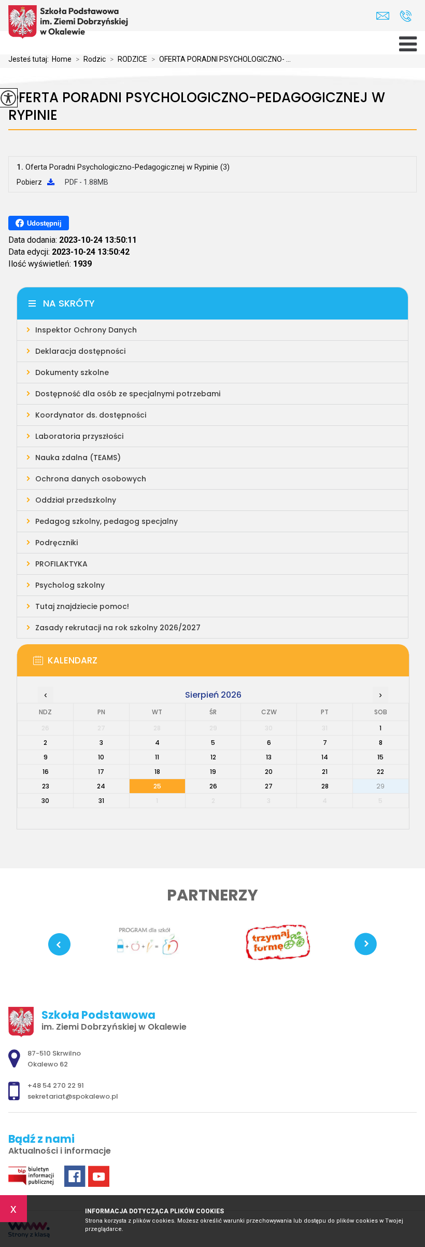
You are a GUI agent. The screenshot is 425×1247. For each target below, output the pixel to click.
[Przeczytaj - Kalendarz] (228, 663)
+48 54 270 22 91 (405, 15)
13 (269, 757)
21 (325, 771)
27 (269, 786)
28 (325, 786)
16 (45, 771)
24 (101, 786)
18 (157, 771)
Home (62, 59)
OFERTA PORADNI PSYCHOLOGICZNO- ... (221, 59)
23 (45, 786)
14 (324, 757)
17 (101, 771)
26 (213, 786)
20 (269, 771)
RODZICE (128, 59)
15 (380, 757)
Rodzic (91, 59)
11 (157, 757)
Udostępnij (44, 223)
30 (45, 800)
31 (101, 800)
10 (101, 757)
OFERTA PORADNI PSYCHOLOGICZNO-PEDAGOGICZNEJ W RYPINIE (196, 106)
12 (213, 757)
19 (213, 771)
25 (157, 786)
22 (380, 771)
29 (380, 786)
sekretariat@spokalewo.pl (385, 15)
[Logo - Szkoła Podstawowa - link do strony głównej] (70, 22)
